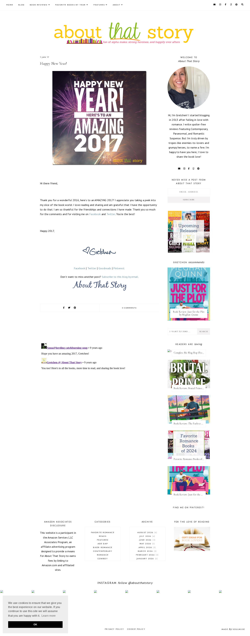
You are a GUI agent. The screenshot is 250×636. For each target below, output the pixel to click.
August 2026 (146, 532)
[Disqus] (99, 384)
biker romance (102, 547)
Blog (21, 4)
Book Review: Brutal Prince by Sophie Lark (190, 388)
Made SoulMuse (233, 629)
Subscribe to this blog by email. (120, 276)
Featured (103, 539)
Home (9, 4)
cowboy (103, 558)
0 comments (129, 307)
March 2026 (147, 551)
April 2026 (147, 547)
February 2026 (147, 554)
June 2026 (147, 539)
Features (99, 4)
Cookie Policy (136, 629)
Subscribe (189, 200)
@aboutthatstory (140, 583)
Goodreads (104, 268)
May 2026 (147, 543)
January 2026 (147, 558)
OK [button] (35, 624)
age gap (103, 543)
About (116, 4)
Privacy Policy (114, 629)
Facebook (95, 214)
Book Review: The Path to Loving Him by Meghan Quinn (190, 423)
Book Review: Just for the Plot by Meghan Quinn (189, 313)
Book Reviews (38, 4)
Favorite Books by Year (70, 4)
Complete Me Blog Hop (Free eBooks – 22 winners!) (190, 352)
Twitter (110, 214)
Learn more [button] (48, 615)
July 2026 (146, 536)
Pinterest (118, 268)
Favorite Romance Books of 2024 (190, 459)
